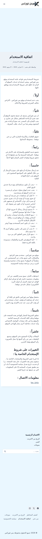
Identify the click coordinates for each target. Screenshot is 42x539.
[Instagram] (30, 508)
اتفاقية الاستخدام (24, 519)
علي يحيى (28, 67)
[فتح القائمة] (4, 4)
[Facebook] (38, 508)
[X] (34, 508)
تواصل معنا (35, 382)
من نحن (35, 519)
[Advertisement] (21, 30)
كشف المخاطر (32, 515)
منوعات (37, 445)
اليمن (38, 442)
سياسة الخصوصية (10, 519)
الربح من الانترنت (33, 439)
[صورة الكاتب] (38, 67)
